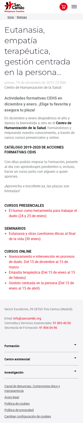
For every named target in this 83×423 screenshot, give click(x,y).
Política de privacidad (19, 410)
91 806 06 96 (48, 327)
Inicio (11, 17)
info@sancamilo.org (27, 318)
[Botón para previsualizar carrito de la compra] (64, 7)
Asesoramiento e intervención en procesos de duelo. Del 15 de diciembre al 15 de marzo (42, 261)
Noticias (22, 17)
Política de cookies (17, 403)
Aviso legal (11, 397)
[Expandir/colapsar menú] (74, 6)
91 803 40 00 (62, 323)
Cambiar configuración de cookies (27, 416)
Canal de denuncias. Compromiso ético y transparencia (32, 388)
